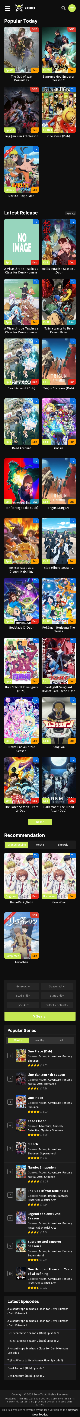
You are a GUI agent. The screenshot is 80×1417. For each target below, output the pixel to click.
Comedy (58, 1126)
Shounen (33, 1060)
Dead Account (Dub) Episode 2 (26, 1375)
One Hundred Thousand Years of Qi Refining (50, 1271)
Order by (55, 1005)
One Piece (35, 1098)
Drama (52, 1195)
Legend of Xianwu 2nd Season (44, 1216)
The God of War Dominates (48, 1191)
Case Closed (37, 1121)
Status (56, 995)
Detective (33, 1130)
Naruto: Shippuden (42, 1167)
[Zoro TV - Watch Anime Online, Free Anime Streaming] (25, 9)
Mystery (46, 1130)
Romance (50, 1083)
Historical (34, 1199)
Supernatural (48, 1153)
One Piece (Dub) (40, 1051)
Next (39, 821)
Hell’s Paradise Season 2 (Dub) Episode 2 (33, 1340)
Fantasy (67, 1056)
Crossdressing (17, 844)
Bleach (33, 1144)
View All (71, 214)
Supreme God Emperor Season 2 (44, 1244)
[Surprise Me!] (72, 8)
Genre (22, 986)
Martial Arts (35, 1083)
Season (55, 986)
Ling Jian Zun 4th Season (46, 1075)
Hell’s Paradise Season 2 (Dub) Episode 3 (33, 1333)
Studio (22, 995)
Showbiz (63, 844)
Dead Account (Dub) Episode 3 (26, 1368)
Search (41, 1016)
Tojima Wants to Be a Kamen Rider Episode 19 (35, 1360)
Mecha (40, 844)
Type (22, 1005)
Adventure (54, 1056)
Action (43, 1056)
